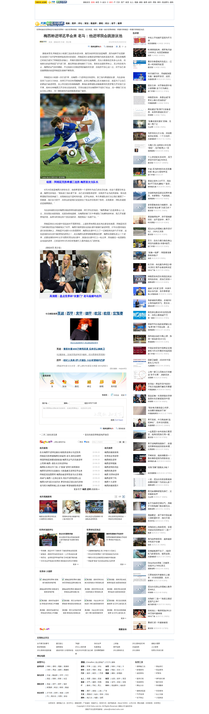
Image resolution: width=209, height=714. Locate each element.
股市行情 (140, 679)
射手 (113, 23)
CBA (48, 670)
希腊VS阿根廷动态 (137, 30)
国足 (48, 679)
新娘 (94, 679)
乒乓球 (49, 693)
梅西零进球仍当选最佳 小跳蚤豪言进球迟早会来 (61, 471)
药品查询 (159, 670)
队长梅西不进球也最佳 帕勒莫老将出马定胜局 (60, 452)
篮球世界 (40, 666)
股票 (88, 670)
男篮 (54, 670)
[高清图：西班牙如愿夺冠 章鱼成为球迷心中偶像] (49, 602)
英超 (48, 684)
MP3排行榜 (160, 679)
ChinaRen (90, 662)
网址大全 (140, 685)
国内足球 (40, 675)
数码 (88, 685)
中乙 (67, 675)
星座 (99, 679)
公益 (94, 666)
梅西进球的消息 (111, 467)
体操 (61, 693)
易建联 (66, 670)
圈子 (88, 691)
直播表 (66, 666)
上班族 (115, 644)
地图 (96, 698)
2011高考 (136, 650)
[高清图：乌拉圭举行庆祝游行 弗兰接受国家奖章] (94, 602)
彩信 (107, 694)
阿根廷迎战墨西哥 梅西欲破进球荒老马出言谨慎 (61, 474)
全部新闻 (149, 703)
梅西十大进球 (110, 482)
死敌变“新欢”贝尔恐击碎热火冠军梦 (101, 561)
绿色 (124, 682)
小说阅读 (159, 698)
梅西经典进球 (110, 471)
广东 (105, 691)
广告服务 (86, 703)
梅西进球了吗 (110, 478)
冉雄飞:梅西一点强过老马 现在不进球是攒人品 (60, 478)
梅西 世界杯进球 (111, 474)
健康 (94, 682)
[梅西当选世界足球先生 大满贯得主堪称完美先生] (48, 506)
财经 (111, 2)
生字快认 (140, 698)
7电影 (77, 644)
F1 (48, 696)
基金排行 (159, 666)
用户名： (45, 403)
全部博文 (157, 703)
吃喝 (99, 682)
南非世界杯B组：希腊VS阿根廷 (116, 30)
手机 (94, 685)
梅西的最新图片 (111, 485)
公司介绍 (132, 703)
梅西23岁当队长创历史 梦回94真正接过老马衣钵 (61, 482)
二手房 (100, 673)
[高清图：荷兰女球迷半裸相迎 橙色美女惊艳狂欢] (71, 602)
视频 (136, 2)
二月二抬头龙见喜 (49, 435)
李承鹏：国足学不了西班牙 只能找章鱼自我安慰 (59, 551)
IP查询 (158, 673)
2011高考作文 (118, 650)
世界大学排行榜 (157, 650)
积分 (107, 23)
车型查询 (159, 691)
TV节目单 (140, 694)
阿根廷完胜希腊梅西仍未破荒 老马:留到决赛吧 (60, 456)
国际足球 (40, 684)
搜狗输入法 (141, 666)
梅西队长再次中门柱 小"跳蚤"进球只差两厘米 (60, 467)
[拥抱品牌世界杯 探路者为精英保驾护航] (49, 581)
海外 (65, 684)
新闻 (93, 2)
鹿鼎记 (89, 694)
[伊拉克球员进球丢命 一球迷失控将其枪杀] (117, 506)
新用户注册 (92, 403)
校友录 (123, 685)
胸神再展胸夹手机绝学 (114, 534)
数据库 (94, 23)
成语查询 (140, 673)
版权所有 (129, 706)
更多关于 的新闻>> (87, 489)
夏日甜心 (59, 644)
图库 (74, 23)
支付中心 (70, 703)
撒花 (77, 386)
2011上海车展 (80, 647)
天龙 (82, 694)
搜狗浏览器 (141, 691)
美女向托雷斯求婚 (66, 534)
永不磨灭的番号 (43, 644)
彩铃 (101, 694)
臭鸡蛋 (114, 386)
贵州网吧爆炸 (99, 650)
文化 (107, 682)
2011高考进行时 (138, 644)
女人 (132, 2)
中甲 (61, 675)
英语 (124, 679)
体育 (97, 2)
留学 (118, 679)
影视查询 (140, 670)
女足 (65, 679)
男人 (99, 685)
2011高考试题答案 (44, 650)
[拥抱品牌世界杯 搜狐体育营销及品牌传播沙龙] (71, 581)
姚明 (60, 670)
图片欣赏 (159, 682)
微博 (145, 2)
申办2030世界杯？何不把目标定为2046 (103, 554)
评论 (80, 23)
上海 (100, 691)
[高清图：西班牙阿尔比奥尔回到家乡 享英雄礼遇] (94, 581)
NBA (48, 666)
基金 (99, 670)
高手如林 (116, 647)
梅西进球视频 (110, 463)
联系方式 (103, 703)
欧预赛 (49, 687)
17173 (107, 662)
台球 (67, 693)
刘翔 (60, 696)
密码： (66, 403)
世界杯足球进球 (111, 456)
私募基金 (97, 647)
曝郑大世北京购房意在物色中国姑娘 (102, 558)
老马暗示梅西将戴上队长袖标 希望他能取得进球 (61, 485)
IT (114, 2)
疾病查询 (140, 682)
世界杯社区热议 (94, 530)
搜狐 (83, 662)
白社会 (116, 395)
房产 (122, 2)
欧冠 (56, 687)
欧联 (61, 687)
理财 (94, 670)
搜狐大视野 (155, 644)
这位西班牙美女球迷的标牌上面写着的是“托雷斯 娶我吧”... (69, 539)
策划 (86, 23)
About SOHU (123, 703)
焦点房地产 (100, 662)
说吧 (101, 698)
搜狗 (171, 2)
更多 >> (76, 564)
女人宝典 (159, 694)
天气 (88, 682)
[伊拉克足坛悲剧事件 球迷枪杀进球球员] (94, 506)
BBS (159, 2)
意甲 (54, 684)
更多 (123, 395)
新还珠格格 (41, 647)
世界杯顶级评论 (46, 530)
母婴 (88, 679)
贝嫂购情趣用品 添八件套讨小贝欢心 (102, 551)
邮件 (150, 2)
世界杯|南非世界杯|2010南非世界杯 (50, 30)
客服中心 (94, 703)
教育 (107, 679)
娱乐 (104, 2)
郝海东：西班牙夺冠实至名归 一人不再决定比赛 (59, 554)
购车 (88, 673)
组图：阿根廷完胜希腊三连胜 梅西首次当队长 (72, 182)
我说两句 (165, 2)
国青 (59, 679)
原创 (118, 682)
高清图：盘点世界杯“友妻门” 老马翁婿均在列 (76, 296)
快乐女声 (97, 644)
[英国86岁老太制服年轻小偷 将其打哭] (71, 506)
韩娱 (113, 670)
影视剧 (119, 673)
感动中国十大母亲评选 (64, 650)
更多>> (123, 618)
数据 (67, 687)
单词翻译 (159, 685)
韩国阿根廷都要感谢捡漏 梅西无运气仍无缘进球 (61, 460)
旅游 (82, 682)
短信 (96, 694)
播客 (141, 2)
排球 (56, 693)
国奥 (54, 679)
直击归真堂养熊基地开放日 (97, 435)
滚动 (65, 696)
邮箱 (94, 691)
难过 (89, 386)
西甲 (59, 684)
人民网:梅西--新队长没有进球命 (54, 463)
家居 (127, 2)
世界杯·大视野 (46, 571)
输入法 (89, 698)
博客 (154, 2)
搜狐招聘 (78, 703)
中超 (48, 675)
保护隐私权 (112, 703)
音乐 (118, 670)
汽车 (118, 2)
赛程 (101, 23)
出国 (113, 679)
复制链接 (109, 47)
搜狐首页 (86, 2)
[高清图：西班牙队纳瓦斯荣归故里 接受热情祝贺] (116, 581)
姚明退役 (59, 647)
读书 (113, 682)
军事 (88, 666)
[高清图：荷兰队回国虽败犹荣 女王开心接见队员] (116, 602)
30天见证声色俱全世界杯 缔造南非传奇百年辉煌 (59, 561)
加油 (64, 386)
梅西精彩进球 (110, 460)
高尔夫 (53, 696)
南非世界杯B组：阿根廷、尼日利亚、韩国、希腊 (83, 30)
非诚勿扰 (135, 647)
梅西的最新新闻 (111, 452)
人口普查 (154, 647)
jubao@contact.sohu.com (114, 709)
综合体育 (40, 693)
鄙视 (102, 386)
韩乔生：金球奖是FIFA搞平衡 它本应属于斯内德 (59, 558)
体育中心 (41, 662)
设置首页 (51, 703)
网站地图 (140, 703)
